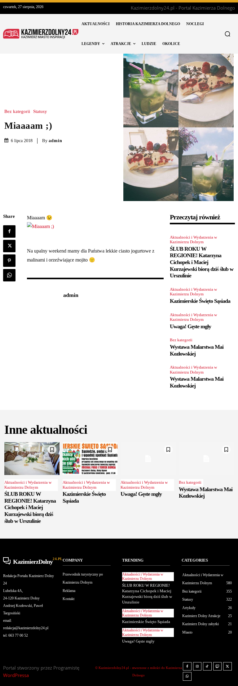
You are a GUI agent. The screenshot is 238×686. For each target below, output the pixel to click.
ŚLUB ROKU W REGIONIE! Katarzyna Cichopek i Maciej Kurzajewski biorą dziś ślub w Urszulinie (201, 262)
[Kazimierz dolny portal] (40, 34)
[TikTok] (207, 666)
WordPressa (16, 675)
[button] (227, 33)
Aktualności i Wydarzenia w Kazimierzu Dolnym (193, 239)
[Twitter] (9, 246)
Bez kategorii (17, 111)
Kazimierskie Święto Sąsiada (200, 301)
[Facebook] (9, 231)
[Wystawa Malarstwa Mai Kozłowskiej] (206, 458)
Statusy (40, 111)
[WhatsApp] (9, 275)
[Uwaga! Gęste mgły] (148, 458)
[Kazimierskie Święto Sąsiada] (90, 458)
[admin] (42, 295)
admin (55, 140)
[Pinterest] (9, 260)
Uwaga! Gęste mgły (190, 326)
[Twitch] (217, 666)
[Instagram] (197, 666)
